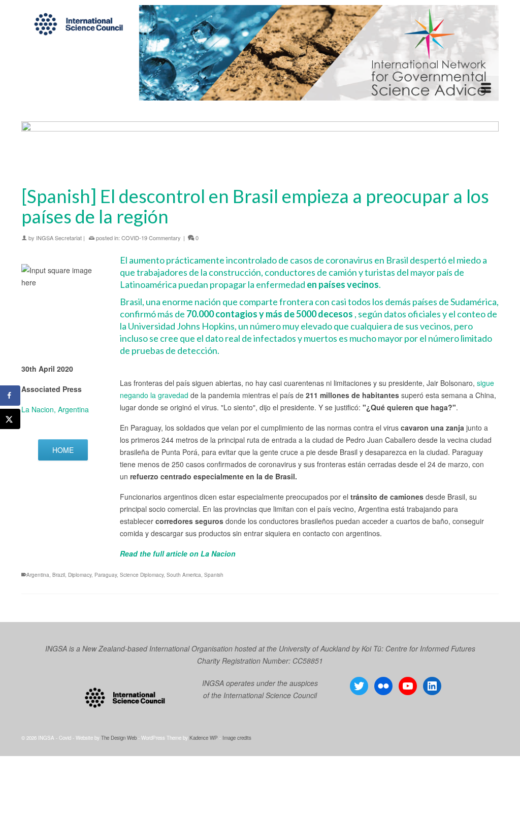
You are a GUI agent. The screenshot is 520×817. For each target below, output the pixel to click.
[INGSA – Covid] (260, 53)
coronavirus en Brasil (368, 260)
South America (184, 574)
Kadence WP (203, 737)
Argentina (37, 574)
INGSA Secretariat (59, 238)
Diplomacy (79, 574)
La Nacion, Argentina (55, 409)
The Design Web (119, 737)
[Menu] (486, 88)
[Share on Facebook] (10, 395)
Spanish (213, 574)
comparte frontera (277, 301)
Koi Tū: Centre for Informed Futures (418, 648)
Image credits (236, 737)
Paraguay (105, 574)
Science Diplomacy (142, 574)
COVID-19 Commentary (151, 238)
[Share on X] (10, 419)
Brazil (58, 574)
